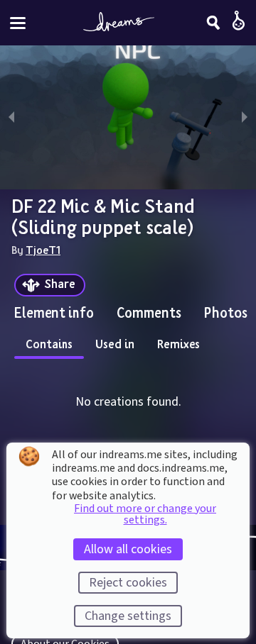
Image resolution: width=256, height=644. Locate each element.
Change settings (128, 616)
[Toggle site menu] (17, 23)
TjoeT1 (43, 250)
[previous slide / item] (11, 117)
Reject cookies (128, 583)
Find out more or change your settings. (145, 514)
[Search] (213, 22)
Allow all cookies (128, 549)
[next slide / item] (244, 117)
